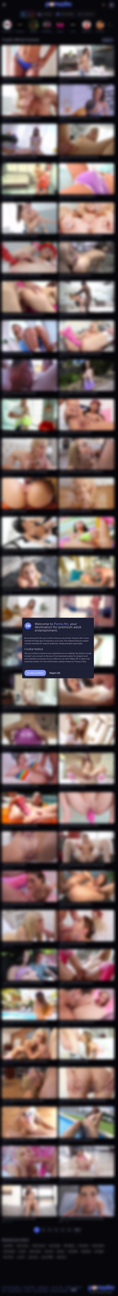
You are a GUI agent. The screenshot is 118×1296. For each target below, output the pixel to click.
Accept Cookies (35, 673)
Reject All (55, 673)
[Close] (110, 1278)
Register (88, 1287)
